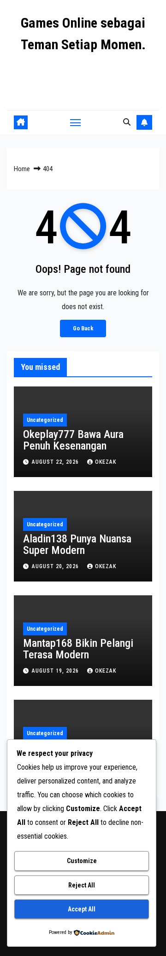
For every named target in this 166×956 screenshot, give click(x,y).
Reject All (81, 885)
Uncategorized (45, 420)
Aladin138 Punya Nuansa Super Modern (77, 544)
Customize (82, 860)
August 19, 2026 (56, 671)
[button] (126, 122)
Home (22, 169)
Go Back (83, 328)
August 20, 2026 (56, 566)
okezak (105, 462)
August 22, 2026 (56, 462)
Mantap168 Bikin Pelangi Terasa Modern (78, 649)
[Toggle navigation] (75, 122)
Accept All (81, 909)
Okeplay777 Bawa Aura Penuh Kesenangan (73, 440)
